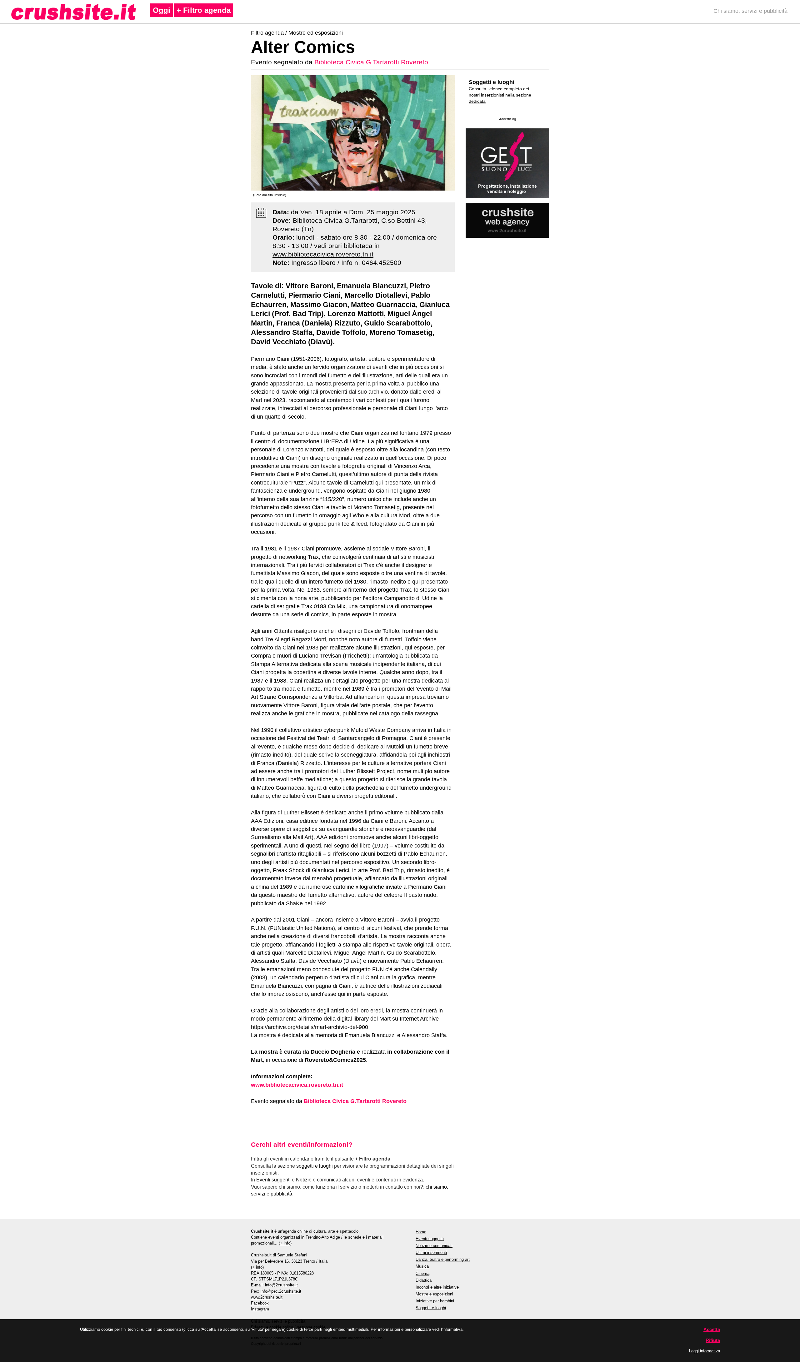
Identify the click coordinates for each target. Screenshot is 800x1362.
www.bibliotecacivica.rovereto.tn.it (322, 254)
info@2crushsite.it (281, 1285)
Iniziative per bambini (435, 1301)
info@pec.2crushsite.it (281, 1291)
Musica (422, 1266)
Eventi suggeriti (273, 1179)
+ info (285, 1243)
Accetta (711, 1329)
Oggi (161, 10)
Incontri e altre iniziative (437, 1287)
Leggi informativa (704, 1351)
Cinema (422, 1273)
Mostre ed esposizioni (315, 33)
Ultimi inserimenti (431, 1252)
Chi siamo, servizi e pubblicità (750, 11)
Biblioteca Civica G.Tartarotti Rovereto (371, 62)
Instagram (260, 1309)
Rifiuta (713, 1340)
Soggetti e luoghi (491, 82)
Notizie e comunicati (318, 1179)
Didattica (424, 1280)
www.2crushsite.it (266, 1297)
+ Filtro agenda (204, 10)
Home (421, 1232)
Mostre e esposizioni (434, 1294)
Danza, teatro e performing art (443, 1259)
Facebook (260, 1303)
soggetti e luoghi (314, 1166)
